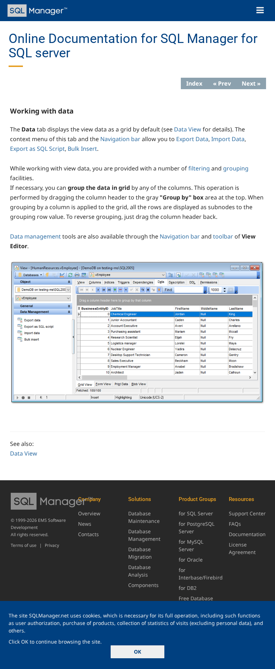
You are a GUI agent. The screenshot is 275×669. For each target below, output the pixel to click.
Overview (89, 513)
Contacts (88, 534)
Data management (35, 236)
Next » (251, 83)
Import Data (228, 139)
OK (137, 651)
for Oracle (191, 559)
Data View (187, 129)
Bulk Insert (82, 149)
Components (143, 585)
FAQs (235, 523)
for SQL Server (196, 513)
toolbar (223, 236)
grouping (236, 168)
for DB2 (188, 587)
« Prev (222, 83)
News (84, 523)
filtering (199, 168)
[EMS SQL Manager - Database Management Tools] (38, 10)
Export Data (192, 139)
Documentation (247, 534)
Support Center (247, 513)
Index (194, 83)
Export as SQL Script (37, 149)
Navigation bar (120, 139)
